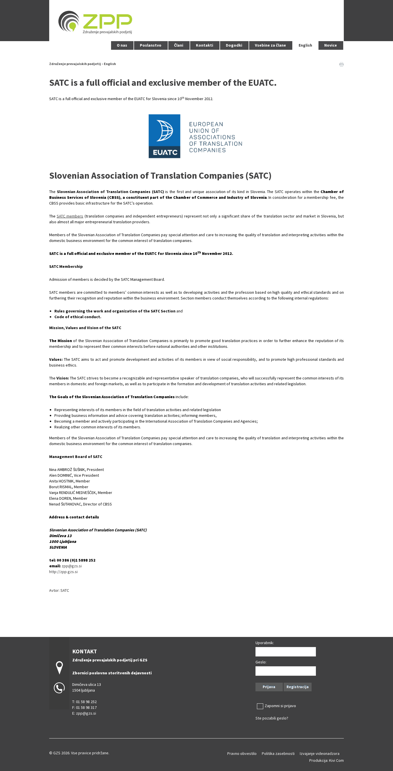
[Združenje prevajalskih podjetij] (196, 19)
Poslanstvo (150, 45)
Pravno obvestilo (242, 753)
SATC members (70, 216)
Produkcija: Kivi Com (326, 760)
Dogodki (234, 45)
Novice (330, 45)
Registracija (298, 686)
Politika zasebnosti (278, 753)
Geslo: (260, 662)
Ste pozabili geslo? (271, 718)
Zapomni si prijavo (280, 705)
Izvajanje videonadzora (319, 753)
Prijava (269, 686)
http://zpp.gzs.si (63, 571)
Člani (178, 45)
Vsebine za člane (270, 45)
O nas (122, 45)
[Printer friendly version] (341, 63)
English (305, 45)
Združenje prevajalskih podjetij (75, 64)
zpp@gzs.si (72, 565)
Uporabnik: (264, 642)
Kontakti (204, 45)
